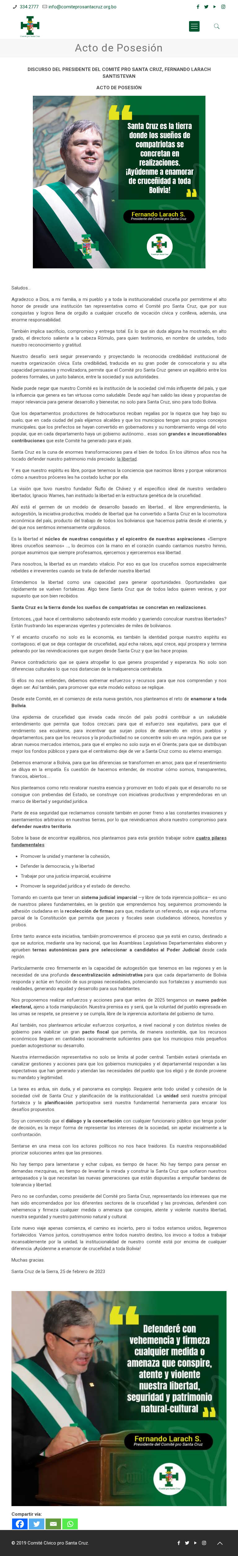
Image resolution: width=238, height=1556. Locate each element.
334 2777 (28, 7)
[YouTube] (215, 7)
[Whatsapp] (70, 1524)
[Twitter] (206, 7)
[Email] (53, 1524)
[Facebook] (198, 7)
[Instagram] (223, 7)
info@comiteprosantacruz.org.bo (83, 7)
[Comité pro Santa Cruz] (30, 26)
